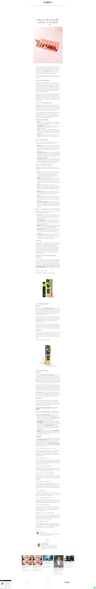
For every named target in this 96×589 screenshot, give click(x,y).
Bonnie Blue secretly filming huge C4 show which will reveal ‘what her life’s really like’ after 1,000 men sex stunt (58, 570)
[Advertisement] (48, 12)
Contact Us (26, 585)
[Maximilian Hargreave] (37, 532)
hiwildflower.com (45, 532)
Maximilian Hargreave (54, 24)
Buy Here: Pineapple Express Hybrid (42, 303)
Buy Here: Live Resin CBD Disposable (42, 370)
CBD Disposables (48, 541)
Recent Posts (39, 530)
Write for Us (26, 584)
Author (36, 530)
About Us (26, 580)
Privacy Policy (26, 581)
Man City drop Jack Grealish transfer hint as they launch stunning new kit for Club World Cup (48, 563)
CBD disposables (47, 70)
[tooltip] (45, 539)
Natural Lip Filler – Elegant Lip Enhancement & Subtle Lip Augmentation (26, 566)
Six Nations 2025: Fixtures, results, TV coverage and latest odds (68, 563)
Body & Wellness (46, 24)
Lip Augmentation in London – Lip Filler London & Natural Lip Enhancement (37, 566)
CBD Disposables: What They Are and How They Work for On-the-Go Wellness (7, 583)
